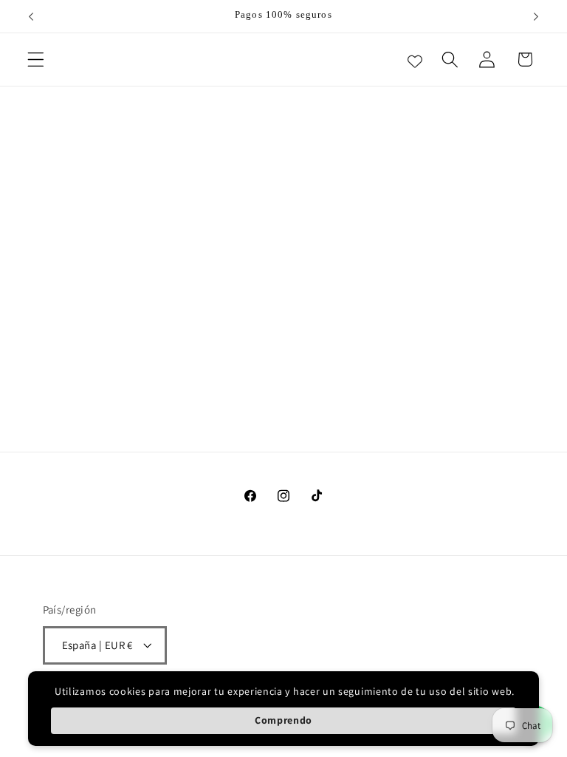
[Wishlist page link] (415, 59)
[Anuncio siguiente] (536, 16)
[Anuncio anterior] (31, 16)
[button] (36, 59)
